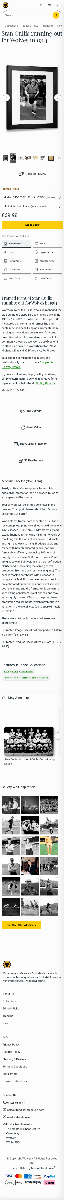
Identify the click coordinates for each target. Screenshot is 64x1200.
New (60, 25)
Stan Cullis (43, 677)
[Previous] (6, 97)
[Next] (57, 97)
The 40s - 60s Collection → (22, 925)
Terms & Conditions (15, 1066)
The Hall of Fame (28, 677)
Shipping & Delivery (14, 1059)
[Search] (56, 15)
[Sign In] (57, 5)
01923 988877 (15, 1102)
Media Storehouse (42, 1168)
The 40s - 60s (26, 671)
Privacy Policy (11, 1044)
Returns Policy (11, 1051)
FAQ (5, 1037)
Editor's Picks (30, 25)
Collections (11, 25)
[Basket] (49, 5)
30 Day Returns (45, 383)
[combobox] (28, 15)
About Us (8, 994)
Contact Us (9, 1095)
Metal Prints (10, 1073)
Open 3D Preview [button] (35, 173)
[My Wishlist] (41, 5)
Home (6, 671)
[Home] (13, 5)
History (14, 671)
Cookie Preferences (15, 1081)
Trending (48, 25)
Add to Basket (32, 224)
